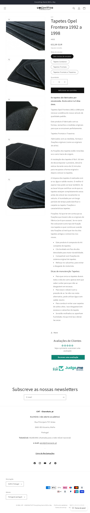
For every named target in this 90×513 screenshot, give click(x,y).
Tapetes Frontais (60, 67)
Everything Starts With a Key (43, 505)
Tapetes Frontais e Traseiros (64, 72)
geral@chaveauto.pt (48, 443)
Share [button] (56, 333)
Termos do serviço (60, 507)
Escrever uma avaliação (68, 357)
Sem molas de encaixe (62, 56)
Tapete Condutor (60, 62)
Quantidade (55, 77)
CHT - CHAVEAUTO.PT (27, 505)
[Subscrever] (63, 397)
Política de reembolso (61, 505)
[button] (5, 8)
